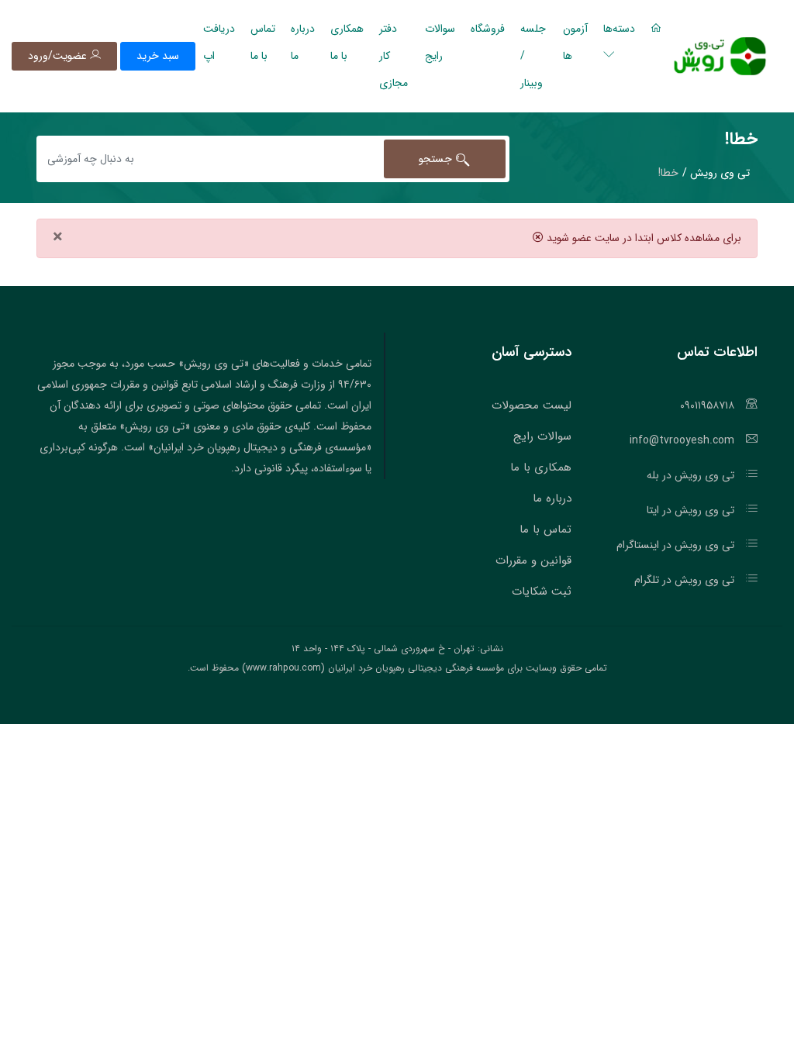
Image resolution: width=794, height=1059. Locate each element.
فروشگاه (488, 28)
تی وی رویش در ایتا (690, 510)
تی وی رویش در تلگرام (684, 579)
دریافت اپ (219, 42)
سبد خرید (157, 55)
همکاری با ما (347, 42)
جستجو (437, 158)
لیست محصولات (531, 405)
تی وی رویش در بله (690, 475)
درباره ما (303, 42)
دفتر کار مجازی (393, 55)
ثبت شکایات (541, 591)
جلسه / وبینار (533, 55)
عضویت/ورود (59, 55)
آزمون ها (575, 42)
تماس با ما (262, 42)
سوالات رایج (440, 42)
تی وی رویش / (716, 172)
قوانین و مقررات (533, 560)
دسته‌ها (619, 28)
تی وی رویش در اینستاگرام (675, 545)
